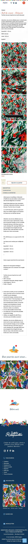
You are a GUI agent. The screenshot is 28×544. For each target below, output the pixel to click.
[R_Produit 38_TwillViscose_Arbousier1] (14, 67)
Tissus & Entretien (8, 474)
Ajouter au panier (16, 183)
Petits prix (6, 470)
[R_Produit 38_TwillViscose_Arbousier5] (14, 172)
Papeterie (6, 468)
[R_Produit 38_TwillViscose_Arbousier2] (14, 146)
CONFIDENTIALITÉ (21, 530)
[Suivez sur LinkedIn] (13, 451)
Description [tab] (6, 188)
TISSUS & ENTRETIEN (15, 532)
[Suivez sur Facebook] (8, 451)
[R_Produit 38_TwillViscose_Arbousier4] (14, 94)
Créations (6, 461)
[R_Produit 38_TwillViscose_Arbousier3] (14, 120)
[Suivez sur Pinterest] (10, 451)
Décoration (6, 463)
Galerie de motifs (8, 466)
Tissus (3, 10)
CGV (7, 532)
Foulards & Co (7, 465)
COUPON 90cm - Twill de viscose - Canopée (12, 508)
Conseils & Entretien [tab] (9, 192)
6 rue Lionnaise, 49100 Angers (14, 537)
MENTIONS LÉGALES (7, 530)
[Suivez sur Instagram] (5, 451)
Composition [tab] (7, 190)
